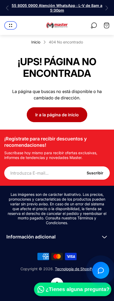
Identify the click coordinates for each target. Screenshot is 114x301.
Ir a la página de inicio (57, 114)
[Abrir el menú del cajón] (10, 25)
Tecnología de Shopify (74, 269)
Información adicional (31, 237)
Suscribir (95, 173)
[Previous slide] (7, 8)
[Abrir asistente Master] (100, 270)
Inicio (35, 42)
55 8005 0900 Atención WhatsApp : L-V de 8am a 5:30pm (57, 7)
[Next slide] (106, 8)
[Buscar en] (94, 25)
